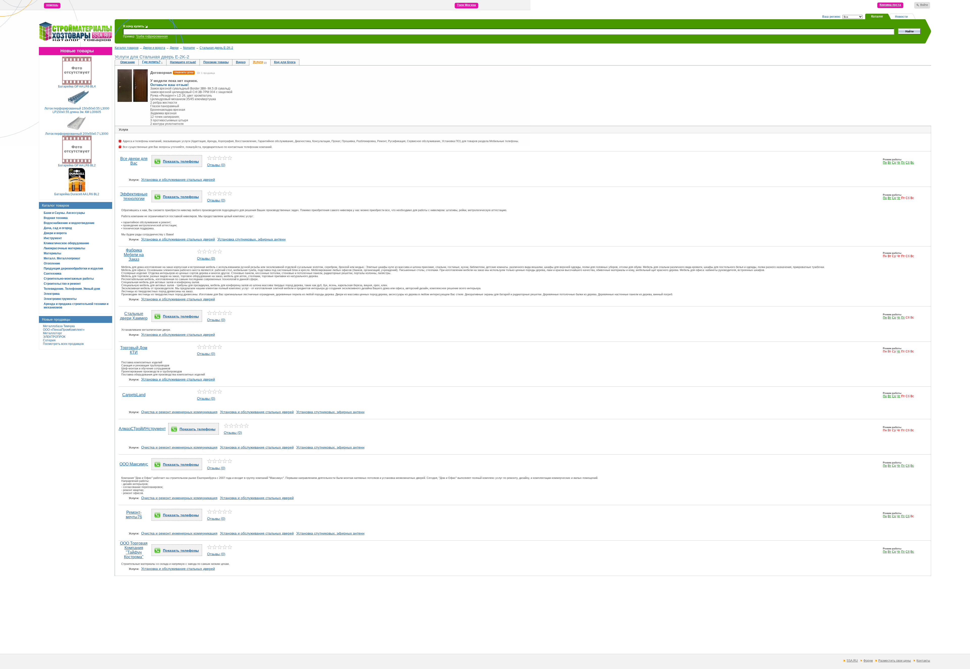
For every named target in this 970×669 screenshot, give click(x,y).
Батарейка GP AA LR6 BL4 (77, 86)
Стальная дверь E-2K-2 (216, 48)
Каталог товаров (126, 48)
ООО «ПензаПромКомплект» (64, 329)
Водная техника (56, 218)
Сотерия (49, 340)
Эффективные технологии (134, 196)
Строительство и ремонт (62, 283)
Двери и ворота (55, 233)
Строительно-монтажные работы (69, 278)
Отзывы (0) (216, 165)
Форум (868, 660)
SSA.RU (852, 660)
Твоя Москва (466, 5)
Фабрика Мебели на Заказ (134, 254)
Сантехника (52, 273)
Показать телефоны (181, 161)
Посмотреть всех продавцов (63, 344)
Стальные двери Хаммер (134, 315)
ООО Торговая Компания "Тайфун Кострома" (134, 550)
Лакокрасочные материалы (64, 248)
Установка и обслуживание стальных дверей (178, 179)
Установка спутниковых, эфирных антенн (251, 239)
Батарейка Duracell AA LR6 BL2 (76, 194)
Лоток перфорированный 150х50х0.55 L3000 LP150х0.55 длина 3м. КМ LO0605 (76, 110)
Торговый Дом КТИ (133, 350)
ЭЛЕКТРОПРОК (54, 337)
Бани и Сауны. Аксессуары (64, 213)
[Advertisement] (266, 614)
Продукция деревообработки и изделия (73, 268)
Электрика (52, 294)
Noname (189, 48)
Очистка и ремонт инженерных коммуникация (179, 412)
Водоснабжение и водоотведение (69, 223)
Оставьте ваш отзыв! (169, 85)
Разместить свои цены (894, 660)
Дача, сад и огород (58, 228)
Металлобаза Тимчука (59, 326)
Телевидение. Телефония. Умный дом (72, 289)
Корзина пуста (890, 5)
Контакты (923, 660)
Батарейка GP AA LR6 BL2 (77, 165)
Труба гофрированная (152, 36)
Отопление (52, 263)
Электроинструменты (60, 299)
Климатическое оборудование (66, 243)
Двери (174, 48)
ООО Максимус (133, 464)
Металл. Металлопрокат (62, 258)
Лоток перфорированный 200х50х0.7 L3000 (76, 134)
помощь (52, 5)
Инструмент (53, 238)
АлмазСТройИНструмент (142, 429)
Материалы (52, 253)
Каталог (877, 16)
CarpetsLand (134, 395)
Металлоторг (52, 333)
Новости (901, 16)
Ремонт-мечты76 (134, 514)
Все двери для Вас (134, 161)
